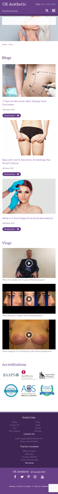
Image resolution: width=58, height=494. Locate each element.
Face (15, 428)
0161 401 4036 (48, 4)
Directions (29, 463)
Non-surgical (14, 431)
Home (4, 44)
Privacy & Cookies (24, 486)
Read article (9, 115)
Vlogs (38, 422)
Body (38, 425)
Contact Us (15, 425)
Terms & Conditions (41, 486)
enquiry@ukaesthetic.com (32, 438)
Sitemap (38, 431)
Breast (38, 428)
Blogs (14, 422)
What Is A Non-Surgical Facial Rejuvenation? (27, 218)
